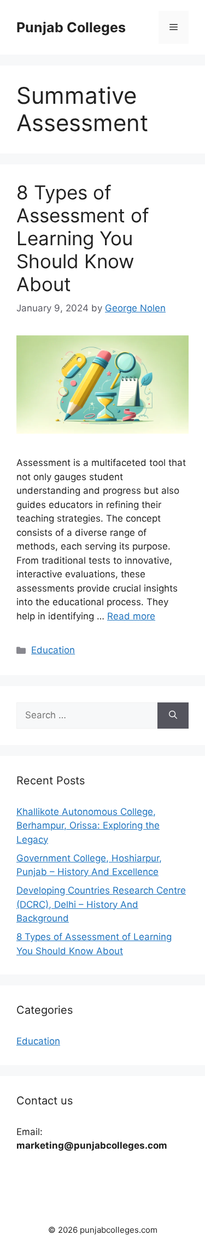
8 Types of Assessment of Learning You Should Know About (82, 238)
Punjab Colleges (71, 27)
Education (53, 650)
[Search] (173, 715)
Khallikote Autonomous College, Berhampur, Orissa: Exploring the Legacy (88, 825)
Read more (131, 616)
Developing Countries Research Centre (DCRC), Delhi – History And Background (101, 904)
